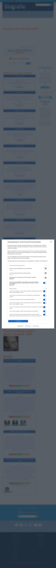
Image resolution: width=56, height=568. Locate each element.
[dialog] (28, 284)
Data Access (28, 326)
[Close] (51, 242)
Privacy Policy (36, 326)
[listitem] (28, 265)
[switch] (45, 268)
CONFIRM (18, 321)
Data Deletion (20, 326)
